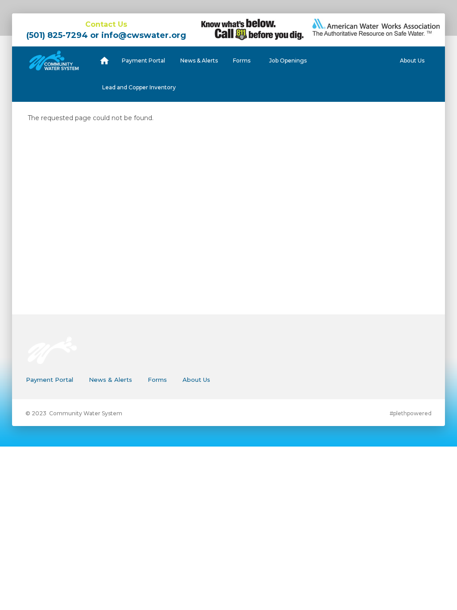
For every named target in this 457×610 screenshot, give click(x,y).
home (104, 60)
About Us (412, 60)
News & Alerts (199, 60)
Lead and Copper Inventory (139, 87)
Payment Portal (143, 60)
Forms (241, 60)
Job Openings (288, 60)
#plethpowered (411, 413)
